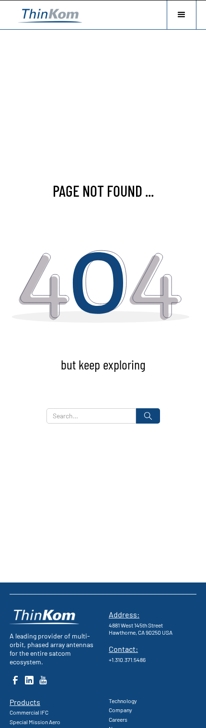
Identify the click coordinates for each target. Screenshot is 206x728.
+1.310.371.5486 (127, 659)
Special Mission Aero (35, 721)
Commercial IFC (29, 712)
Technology (123, 700)
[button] (181, 14)
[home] (48, 14)
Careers (118, 719)
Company (120, 709)
